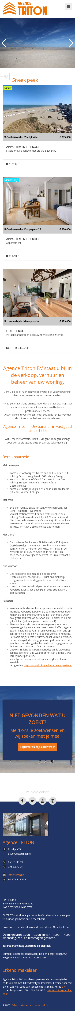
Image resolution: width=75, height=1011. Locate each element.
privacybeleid (26, 1005)
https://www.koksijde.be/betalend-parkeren (48, 665)
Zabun (15, 1005)
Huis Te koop (16, 331)
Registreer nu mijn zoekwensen (37, 746)
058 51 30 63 (15, 862)
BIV (64, 986)
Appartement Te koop (23, 147)
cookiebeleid (41, 1005)
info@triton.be (16, 874)
